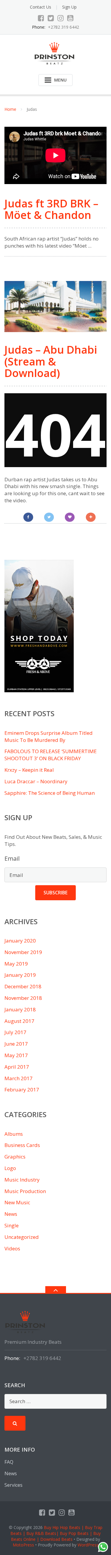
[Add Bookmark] (91, 517)
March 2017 (18, 1078)
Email (12, 858)
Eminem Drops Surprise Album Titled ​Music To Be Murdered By (49, 736)
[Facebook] (41, 18)
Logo (10, 1168)
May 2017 (16, 1055)
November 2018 (23, 998)
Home (10, 109)
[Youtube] (70, 18)
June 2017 (16, 1043)
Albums (13, 1133)
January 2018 (20, 1009)
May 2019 (16, 963)
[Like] (70, 517)
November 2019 (23, 952)
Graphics (14, 1156)
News (10, 1213)
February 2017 (21, 1089)
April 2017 (16, 1066)
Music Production (25, 1191)
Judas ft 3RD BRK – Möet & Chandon (51, 209)
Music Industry (22, 1179)
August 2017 (19, 1021)
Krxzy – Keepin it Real (29, 769)
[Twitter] (51, 18)
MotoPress (23, 1545)
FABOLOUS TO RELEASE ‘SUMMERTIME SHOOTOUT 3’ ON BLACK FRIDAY (50, 755)
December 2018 (22, 986)
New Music (17, 1202)
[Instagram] (60, 18)
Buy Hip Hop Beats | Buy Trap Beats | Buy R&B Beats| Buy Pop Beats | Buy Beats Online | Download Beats (56, 1533)
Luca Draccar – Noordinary (35, 781)
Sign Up (69, 7)
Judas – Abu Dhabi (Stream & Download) (50, 361)
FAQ (8, 1462)
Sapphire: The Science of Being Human (49, 792)
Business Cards (22, 1145)
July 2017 (15, 1032)
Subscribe (55, 892)
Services (13, 1485)
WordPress (88, 1545)
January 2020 (20, 940)
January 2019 (20, 974)
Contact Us (40, 7)
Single (11, 1225)
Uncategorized (21, 1237)
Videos (12, 1248)
